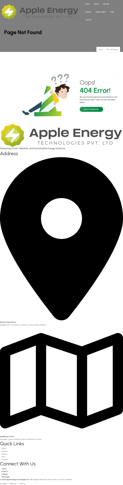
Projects (88, 12)
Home (87, 4)
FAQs (112, 12)
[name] (40, 11)
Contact (88, 20)
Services (106, 4)
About (96, 4)
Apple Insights (101, 12)
